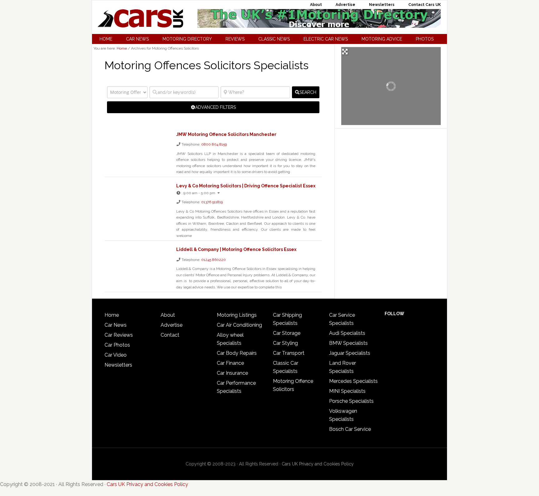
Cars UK (140, 18)
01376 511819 (212, 202)
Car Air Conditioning (239, 325)
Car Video (115, 355)
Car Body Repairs (237, 353)
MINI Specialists (347, 391)
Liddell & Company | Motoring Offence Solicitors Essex (236, 249)
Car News (115, 325)
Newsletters (118, 365)
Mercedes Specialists (353, 381)
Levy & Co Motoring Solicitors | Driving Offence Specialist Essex (245, 185)
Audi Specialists (347, 333)
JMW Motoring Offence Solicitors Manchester (226, 134)
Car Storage (286, 333)
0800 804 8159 (214, 144)
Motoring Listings (237, 315)
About (168, 315)
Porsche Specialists (351, 401)
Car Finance (230, 363)
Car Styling (285, 343)
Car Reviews (118, 335)
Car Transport (288, 353)
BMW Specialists (348, 343)
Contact (170, 335)
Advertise (171, 325)
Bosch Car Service (350, 429)
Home (111, 315)
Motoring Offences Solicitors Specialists (206, 65)
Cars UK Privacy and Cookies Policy (318, 463)
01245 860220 (213, 260)
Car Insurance (232, 373)
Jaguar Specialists (349, 353)
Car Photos (117, 345)
